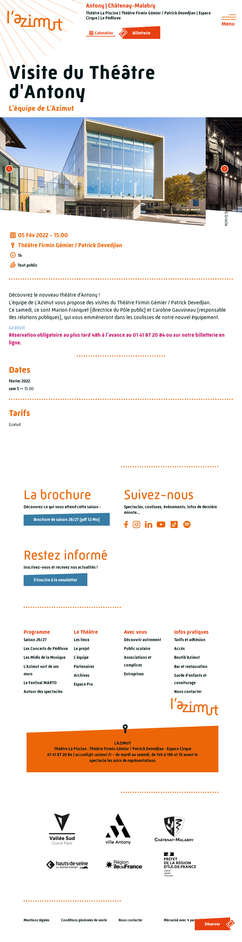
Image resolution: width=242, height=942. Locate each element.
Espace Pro (83, 684)
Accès (179, 648)
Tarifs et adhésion (189, 639)
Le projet (81, 648)
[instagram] (137, 524)
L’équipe (81, 657)
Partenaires (84, 666)
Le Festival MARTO (40, 682)
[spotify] (187, 524)
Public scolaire (137, 648)
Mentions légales (36, 920)
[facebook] (127, 524)
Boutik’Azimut (187, 657)
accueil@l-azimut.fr (93, 754)
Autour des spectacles (43, 691)
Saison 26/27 (35, 639)
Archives (81, 675)
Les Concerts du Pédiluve (46, 648)
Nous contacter (188, 691)
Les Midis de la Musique (45, 657)
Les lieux (81, 639)
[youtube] (162, 524)
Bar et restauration (190, 666)
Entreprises (134, 674)
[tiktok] (175, 524)
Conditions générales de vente (84, 920)
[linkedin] (149, 524)
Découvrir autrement (142, 639)
